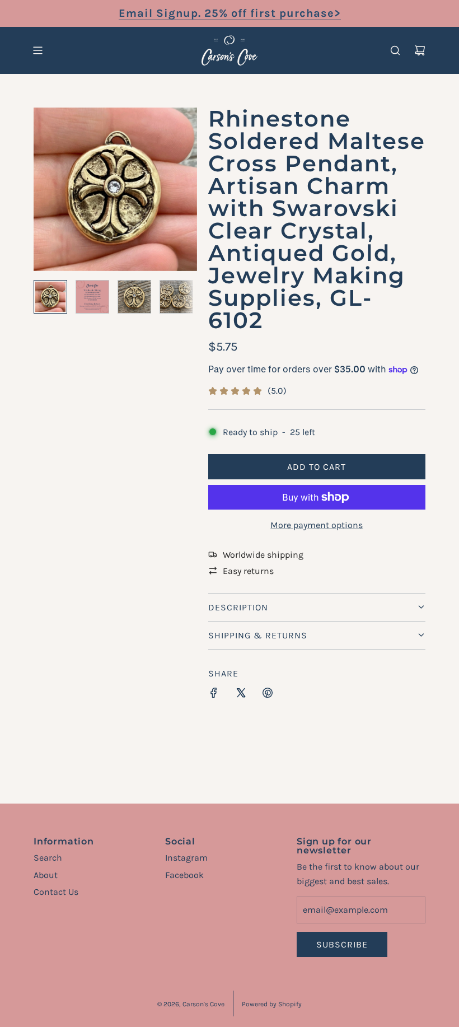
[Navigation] (37, 50)
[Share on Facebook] (214, 694)
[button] (42, 189)
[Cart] (420, 50)
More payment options (316, 525)
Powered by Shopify (272, 1004)
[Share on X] (240, 694)
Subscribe (342, 944)
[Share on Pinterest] (267, 694)
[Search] (395, 50)
